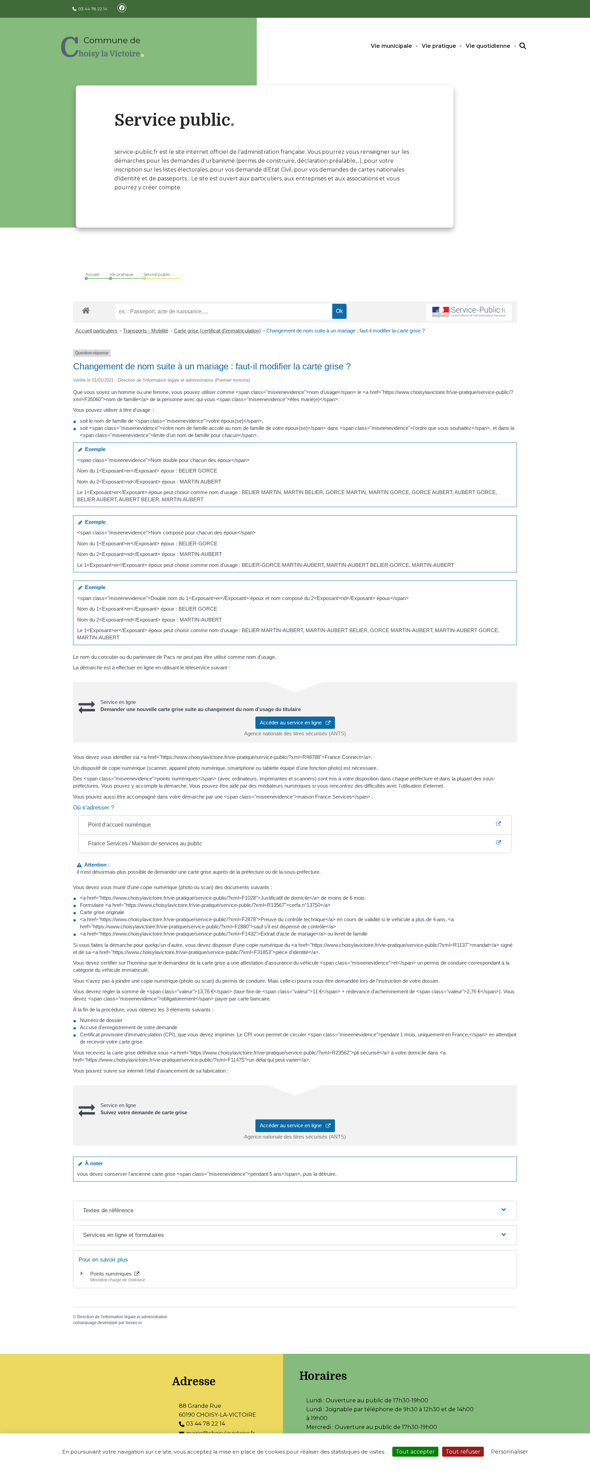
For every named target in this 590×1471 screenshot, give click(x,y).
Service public (156, 274)
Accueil (92, 274)
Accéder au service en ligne (293, 722)
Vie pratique (439, 46)
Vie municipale (391, 46)
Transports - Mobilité (145, 330)
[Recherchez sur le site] (516, 46)
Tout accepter (415, 1451)
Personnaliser (509, 1451)
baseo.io (134, 1322)
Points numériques (111, 1274)
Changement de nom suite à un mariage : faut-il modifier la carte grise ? (345, 330)
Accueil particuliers (96, 330)
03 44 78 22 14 (92, 8)
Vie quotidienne (488, 46)
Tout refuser (463, 1451)
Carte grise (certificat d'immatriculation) (217, 330)
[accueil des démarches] (86, 309)
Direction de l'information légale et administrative (122, 1317)
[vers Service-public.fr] (469, 312)
